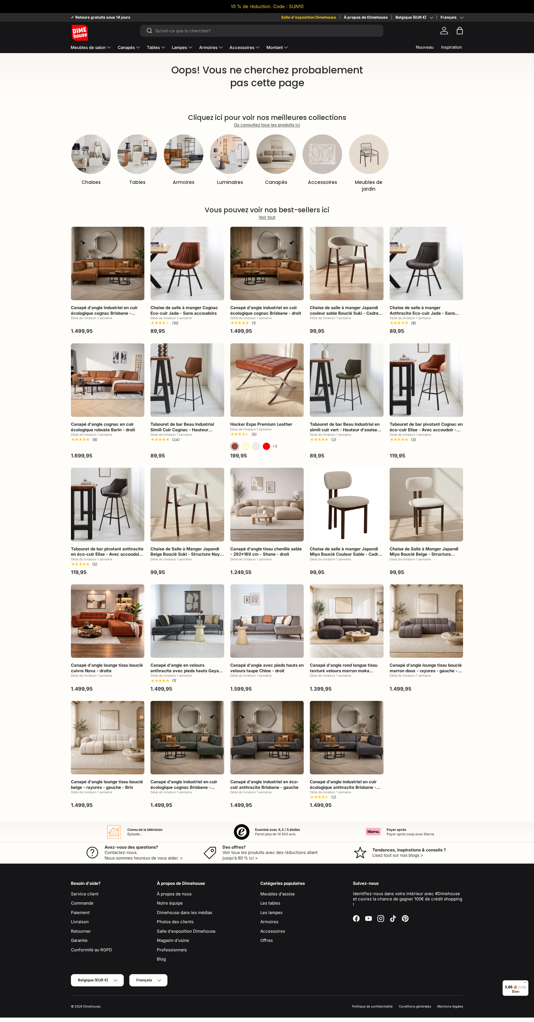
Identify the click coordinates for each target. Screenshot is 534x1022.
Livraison (80, 921)
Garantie (79, 940)
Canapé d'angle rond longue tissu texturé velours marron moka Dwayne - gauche (343, 671)
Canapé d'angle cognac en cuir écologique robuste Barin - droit (103, 427)
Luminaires (230, 182)
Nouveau (425, 47)
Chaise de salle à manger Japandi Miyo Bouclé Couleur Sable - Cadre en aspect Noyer (345, 554)
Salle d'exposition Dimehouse (308, 17)
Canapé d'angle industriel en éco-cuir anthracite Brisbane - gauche (264, 784)
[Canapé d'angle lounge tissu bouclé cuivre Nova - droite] (107, 621)
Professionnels (172, 949)
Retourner (81, 931)
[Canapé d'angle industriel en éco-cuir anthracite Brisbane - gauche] (267, 737)
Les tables (270, 903)
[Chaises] (91, 154)
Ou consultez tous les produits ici (267, 124)
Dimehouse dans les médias (184, 912)
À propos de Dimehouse (366, 17)
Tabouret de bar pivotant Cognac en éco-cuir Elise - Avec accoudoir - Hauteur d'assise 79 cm (426, 430)
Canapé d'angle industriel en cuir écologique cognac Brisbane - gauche (104, 313)
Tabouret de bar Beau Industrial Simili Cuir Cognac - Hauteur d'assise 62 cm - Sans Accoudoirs (184, 430)
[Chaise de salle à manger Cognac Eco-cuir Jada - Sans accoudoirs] (187, 263)
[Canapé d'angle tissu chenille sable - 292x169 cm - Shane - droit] (267, 504)
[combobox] (261, 31)
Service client (84, 894)
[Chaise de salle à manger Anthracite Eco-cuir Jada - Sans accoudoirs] (426, 263)
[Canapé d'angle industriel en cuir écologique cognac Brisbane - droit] (267, 263)
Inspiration (451, 47)
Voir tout (267, 217)
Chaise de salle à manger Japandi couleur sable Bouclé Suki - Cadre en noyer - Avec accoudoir (344, 313)
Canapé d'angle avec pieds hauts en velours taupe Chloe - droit (267, 668)
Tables (153, 47)
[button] (460, 30)
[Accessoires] (322, 154)
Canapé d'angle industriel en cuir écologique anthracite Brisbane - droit (343, 787)
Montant (274, 47)
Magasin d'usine (173, 940)
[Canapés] (276, 154)
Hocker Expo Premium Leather (261, 424)
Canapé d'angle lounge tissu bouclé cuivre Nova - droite (107, 668)
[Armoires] (183, 154)
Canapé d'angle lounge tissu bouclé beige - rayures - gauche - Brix (107, 784)
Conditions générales (415, 1006)
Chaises (91, 182)
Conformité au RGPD (91, 949)
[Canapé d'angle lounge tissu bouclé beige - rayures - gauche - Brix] (107, 737)
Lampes (179, 47)
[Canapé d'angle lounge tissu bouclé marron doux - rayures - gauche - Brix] (426, 621)
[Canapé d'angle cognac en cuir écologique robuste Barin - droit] (107, 380)
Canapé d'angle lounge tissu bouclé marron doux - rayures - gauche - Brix (426, 671)
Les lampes (271, 912)
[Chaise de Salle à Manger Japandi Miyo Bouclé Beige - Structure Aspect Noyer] (426, 504)
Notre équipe (170, 903)
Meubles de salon (88, 47)
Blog (161, 959)
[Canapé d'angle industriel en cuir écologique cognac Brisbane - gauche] (107, 263)
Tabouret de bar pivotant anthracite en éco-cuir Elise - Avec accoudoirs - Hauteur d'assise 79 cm (107, 554)
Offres (266, 940)
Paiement (80, 912)
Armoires (208, 47)
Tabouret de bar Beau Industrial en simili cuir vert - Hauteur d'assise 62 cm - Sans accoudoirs (345, 430)
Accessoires (241, 47)
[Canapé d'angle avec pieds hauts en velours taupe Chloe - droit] (267, 621)
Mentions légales (450, 1006)
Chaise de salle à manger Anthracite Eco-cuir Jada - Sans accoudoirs (422, 313)
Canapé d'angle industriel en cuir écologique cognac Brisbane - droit (265, 310)
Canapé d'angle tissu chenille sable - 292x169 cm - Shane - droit (266, 551)
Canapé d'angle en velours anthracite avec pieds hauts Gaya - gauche (186, 671)
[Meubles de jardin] (369, 154)
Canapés (126, 47)
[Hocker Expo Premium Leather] (267, 380)
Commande (82, 903)
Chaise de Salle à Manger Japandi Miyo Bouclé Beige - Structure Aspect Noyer (424, 554)
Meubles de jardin (368, 185)
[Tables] (137, 154)
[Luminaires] (229, 154)
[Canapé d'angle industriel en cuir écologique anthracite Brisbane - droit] (346, 737)
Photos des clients (175, 921)
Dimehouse (91, 1006)
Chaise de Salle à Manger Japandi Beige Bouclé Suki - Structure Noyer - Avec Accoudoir (187, 554)
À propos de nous (174, 894)
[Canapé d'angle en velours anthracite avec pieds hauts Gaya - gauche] (187, 621)
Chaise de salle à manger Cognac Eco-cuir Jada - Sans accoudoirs (184, 310)
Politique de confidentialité (372, 1006)
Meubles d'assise (277, 894)
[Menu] (525, 983)
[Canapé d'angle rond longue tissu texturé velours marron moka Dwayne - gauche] (346, 621)
